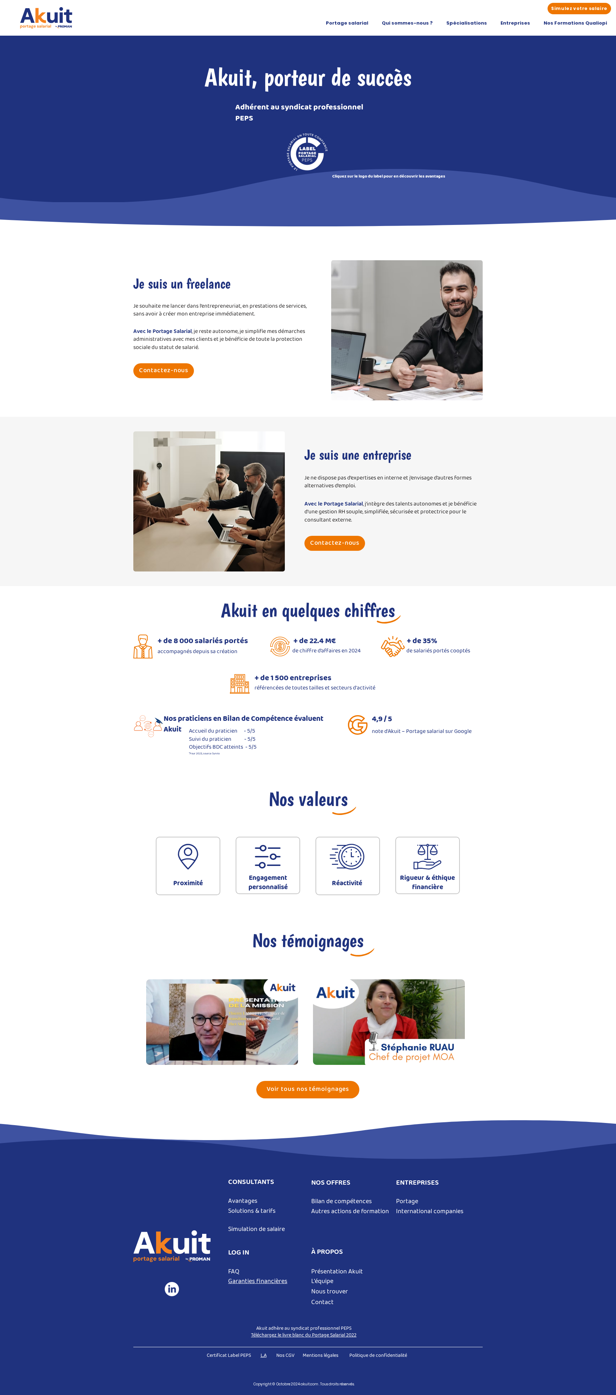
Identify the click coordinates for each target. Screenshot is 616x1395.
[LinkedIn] (172, 1289)
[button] (347, 23)
